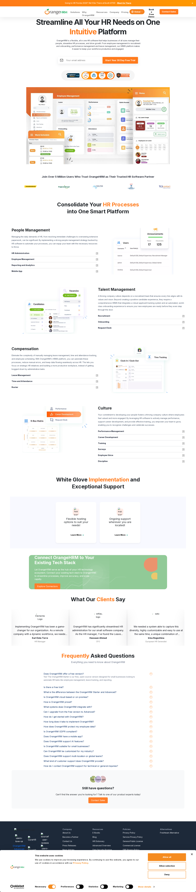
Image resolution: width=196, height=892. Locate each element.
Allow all (167, 857)
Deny (167, 874)
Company (114, 12)
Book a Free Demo (151, 11)
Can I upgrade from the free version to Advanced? (69, 711)
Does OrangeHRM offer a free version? (64, 673)
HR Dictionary (98, 841)
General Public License (133, 841)
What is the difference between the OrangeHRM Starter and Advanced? (80, 692)
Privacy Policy (129, 833)
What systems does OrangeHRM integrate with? (68, 707)
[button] (141, 251)
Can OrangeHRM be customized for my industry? (69, 751)
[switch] (80, 887)
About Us (67, 833)
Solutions (75, 12)
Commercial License (131, 845)
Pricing (124, 12)
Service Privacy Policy (133, 837)
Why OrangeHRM (88, 14)
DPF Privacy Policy (131, 850)
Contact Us (67, 841)
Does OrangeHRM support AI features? (64, 741)
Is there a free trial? (54, 687)
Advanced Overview (102, 845)
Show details (144, 886)
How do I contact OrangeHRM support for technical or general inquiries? (81, 766)
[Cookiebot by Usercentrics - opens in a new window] (17, 887)
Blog (95, 837)
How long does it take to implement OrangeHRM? (69, 721)
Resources (101, 12)
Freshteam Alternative (169, 833)
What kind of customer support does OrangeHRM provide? (74, 761)
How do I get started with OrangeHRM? (64, 716)
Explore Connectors (47, 586)
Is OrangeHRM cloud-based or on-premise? (66, 697)
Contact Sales (169, 11)
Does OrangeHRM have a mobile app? (63, 736)
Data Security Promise (102, 850)
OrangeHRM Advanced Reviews (19, 849)
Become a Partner (70, 837)
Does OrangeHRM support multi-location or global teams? (73, 756)
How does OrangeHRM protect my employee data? (70, 726)
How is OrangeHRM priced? (58, 702)
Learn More (76, 535)
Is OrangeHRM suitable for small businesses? (67, 746)
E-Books (96, 833)
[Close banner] (192, 854)
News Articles (68, 850)
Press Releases (69, 845)
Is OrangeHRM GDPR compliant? (60, 731)
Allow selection (167, 866)
